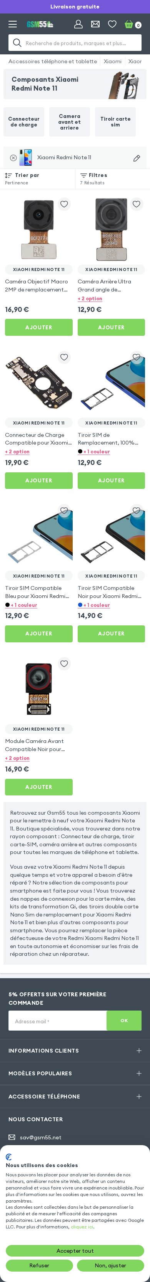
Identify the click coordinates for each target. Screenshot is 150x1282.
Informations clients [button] (43, 1050)
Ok (124, 1020)
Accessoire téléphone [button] (44, 1096)
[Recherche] (17, 42)
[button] (111, 298)
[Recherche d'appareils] (136, 158)
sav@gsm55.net (41, 1137)
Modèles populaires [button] (40, 1073)
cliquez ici (82, 1227)
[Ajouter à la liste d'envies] (64, 204)
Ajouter (38, 327)
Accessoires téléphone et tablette (52, 61)
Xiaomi (113, 61)
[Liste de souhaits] (112, 24)
